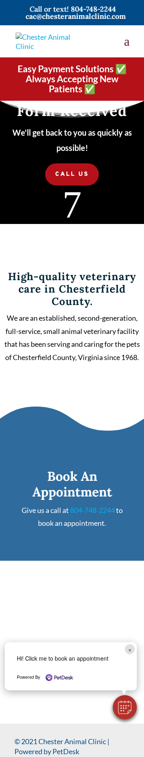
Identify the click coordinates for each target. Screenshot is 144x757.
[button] (125, 707)
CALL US (72, 174)
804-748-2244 (93, 9)
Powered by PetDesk (46, 751)
